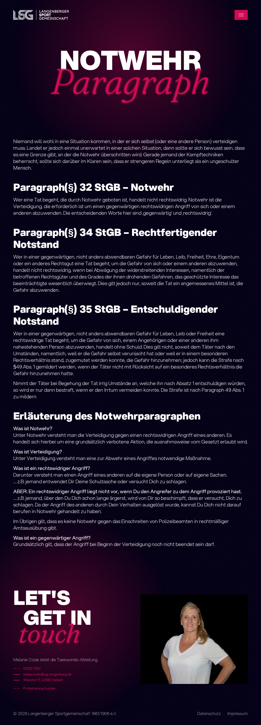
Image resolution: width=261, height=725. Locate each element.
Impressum (237, 713)
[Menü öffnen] (241, 15)
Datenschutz (209, 713)
